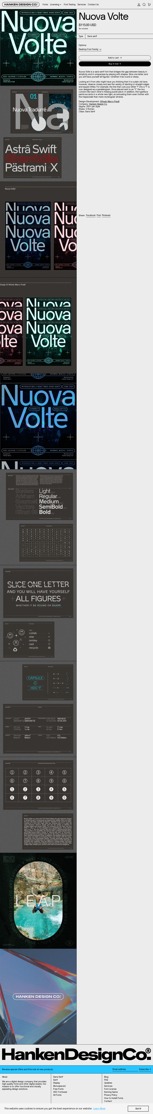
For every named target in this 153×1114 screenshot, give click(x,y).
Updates (108, 1083)
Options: (83, 45)
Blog (106, 1077)
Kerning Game (111, 1092)
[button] (144, 4)
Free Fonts (58, 1089)
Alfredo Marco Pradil (109, 101)
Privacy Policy (110, 1095)
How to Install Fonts (113, 1098)
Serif (55, 1080)
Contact (108, 1101)
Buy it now (114, 63)
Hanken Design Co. (98, 104)
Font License (110, 1089)
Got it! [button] (138, 1108)
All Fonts (57, 1095)
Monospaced (59, 1086)
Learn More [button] (99, 1108)
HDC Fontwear (60, 1092)
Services (108, 1086)
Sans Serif (58, 1077)
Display (56, 1083)
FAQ (106, 1080)
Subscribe (144, 1069)
